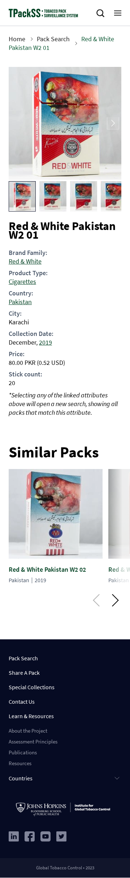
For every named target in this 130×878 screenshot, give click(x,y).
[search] (101, 13)
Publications (23, 752)
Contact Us (22, 701)
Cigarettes (22, 281)
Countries (20, 778)
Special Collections (32, 687)
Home (17, 39)
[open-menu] (117, 13)
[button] (22, 196)
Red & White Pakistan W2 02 (47, 569)
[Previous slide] (17, 123)
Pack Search (53, 39)
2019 (45, 342)
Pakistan (20, 302)
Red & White (25, 261)
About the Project (28, 730)
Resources (20, 763)
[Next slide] (113, 123)
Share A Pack (24, 672)
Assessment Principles (33, 741)
